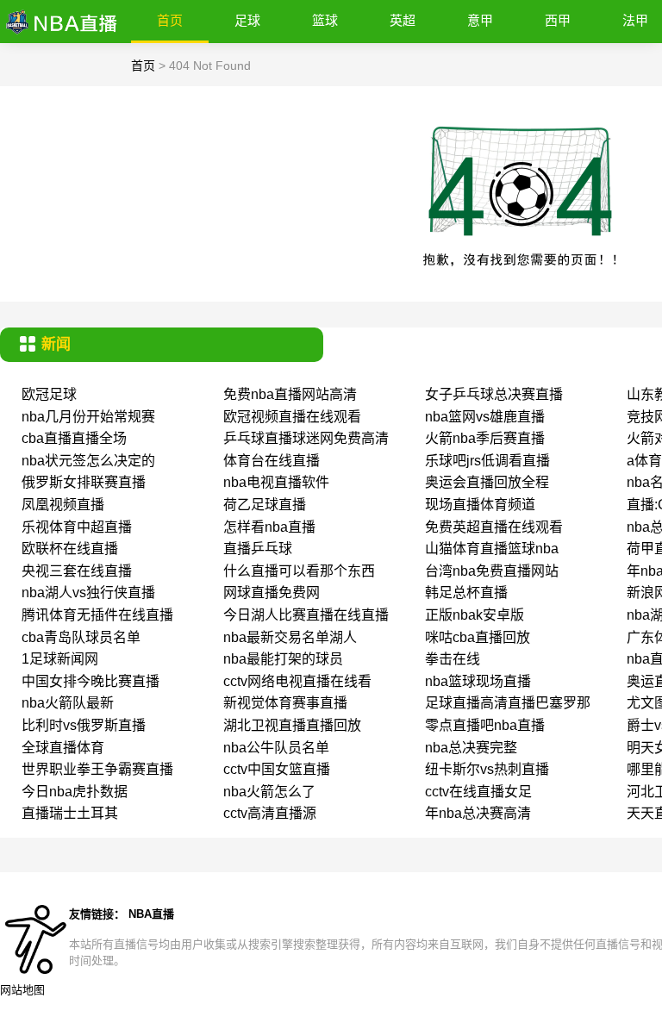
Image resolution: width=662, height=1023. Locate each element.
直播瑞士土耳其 (70, 813)
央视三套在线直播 (77, 571)
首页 (170, 20)
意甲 (480, 20)
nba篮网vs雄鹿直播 (485, 416)
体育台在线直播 (271, 460)
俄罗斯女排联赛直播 (84, 482)
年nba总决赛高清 (478, 813)
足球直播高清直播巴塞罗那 (507, 703)
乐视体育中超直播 (77, 527)
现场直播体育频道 (480, 504)
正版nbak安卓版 (474, 615)
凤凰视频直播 (63, 504)
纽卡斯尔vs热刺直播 (487, 769)
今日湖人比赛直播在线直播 (306, 615)
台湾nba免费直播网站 (492, 571)
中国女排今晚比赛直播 (90, 681)
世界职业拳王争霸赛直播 (97, 769)
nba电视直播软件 (276, 482)
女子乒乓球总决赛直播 (494, 394)
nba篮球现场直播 (478, 681)
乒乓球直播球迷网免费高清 (306, 438)
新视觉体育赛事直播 (285, 703)
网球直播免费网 (271, 592)
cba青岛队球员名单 (81, 637)
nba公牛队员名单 (276, 747)
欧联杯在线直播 (70, 548)
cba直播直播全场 (74, 438)
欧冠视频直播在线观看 (292, 416)
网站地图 (22, 989)
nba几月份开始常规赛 (88, 416)
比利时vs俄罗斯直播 (84, 725)
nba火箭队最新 (68, 703)
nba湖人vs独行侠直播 (88, 592)
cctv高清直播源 (269, 813)
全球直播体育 (63, 747)
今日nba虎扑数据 (75, 791)
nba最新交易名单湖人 (290, 637)
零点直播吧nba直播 (485, 725)
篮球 (325, 20)
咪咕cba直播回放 (477, 637)
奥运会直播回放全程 (487, 482)
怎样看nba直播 (269, 527)
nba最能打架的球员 (283, 659)
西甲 (558, 20)
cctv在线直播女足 (478, 791)
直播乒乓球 (257, 548)
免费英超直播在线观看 (494, 527)
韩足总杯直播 (466, 592)
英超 (402, 20)
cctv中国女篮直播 (276, 769)
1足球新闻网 (60, 659)
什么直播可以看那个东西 (299, 571)
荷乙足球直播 (264, 504)
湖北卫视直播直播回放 (292, 725)
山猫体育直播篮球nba (492, 548)
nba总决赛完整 (471, 747)
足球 (247, 20)
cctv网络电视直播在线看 (297, 681)
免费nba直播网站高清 (290, 394)
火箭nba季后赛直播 (485, 438)
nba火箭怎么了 (269, 791)
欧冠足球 (49, 394)
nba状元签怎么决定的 (88, 460)
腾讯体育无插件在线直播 (97, 615)
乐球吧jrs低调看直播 (487, 460)
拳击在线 (452, 659)
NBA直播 (151, 914)
